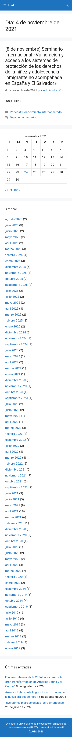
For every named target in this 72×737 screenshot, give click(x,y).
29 (8, 179)
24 (26, 172)
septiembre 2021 (16, 487)
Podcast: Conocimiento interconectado (36, 112)
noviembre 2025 (16, 273)
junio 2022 (12, 445)
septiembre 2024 (16, 344)
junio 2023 (12, 410)
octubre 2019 (14, 600)
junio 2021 (12, 499)
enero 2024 (12, 374)
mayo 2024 (12, 356)
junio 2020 (12, 553)
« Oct (8, 190)
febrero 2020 (14, 577)
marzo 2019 (13, 636)
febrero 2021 (14, 523)
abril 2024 (12, 362)
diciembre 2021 (15, 469)
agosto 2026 (13, 219)
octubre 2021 (14, 481)
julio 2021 (12, 493)
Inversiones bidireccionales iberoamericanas (34, 702)
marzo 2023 (13, 428)
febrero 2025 (14, 320)
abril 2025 (12, 308)
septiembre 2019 (16, 606)
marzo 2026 (13, 249)
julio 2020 (12, 547)
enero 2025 (12, 326)
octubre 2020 (14, 541)
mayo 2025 (12, 302)
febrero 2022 (14, 463)
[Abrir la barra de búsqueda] (67, 5)
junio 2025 (12, 296)
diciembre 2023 (15, 380)
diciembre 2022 (15, 439)
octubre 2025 (14, 278)
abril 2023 (12, 422)
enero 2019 (12, 648)
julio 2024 (12, 350)
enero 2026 (12, 261)
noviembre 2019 (16, 594)
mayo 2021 (12, 505)
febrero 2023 (14, 433)
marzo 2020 (13, 571)
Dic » (17, 190)
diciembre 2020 (15, 529)
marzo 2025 (13, 314)
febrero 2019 (14, 642)
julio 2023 (12, 404)
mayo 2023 (12, 416)
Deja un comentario (23, 117)
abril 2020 (12, 565)
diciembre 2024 (15, 332)
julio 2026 (12, 225)
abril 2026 (12, 243)
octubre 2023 (14, 392)
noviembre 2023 (16, 386)
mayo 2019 (12, 624)
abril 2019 (12, 630)
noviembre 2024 (16, 338)
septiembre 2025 (16, 284)
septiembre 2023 (16, 398)
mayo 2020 (12, 559)
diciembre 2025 (15, 267)
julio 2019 (12, 612)
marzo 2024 (13, 368)
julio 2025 (12, 290)
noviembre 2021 (16, 475)
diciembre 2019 (15, 588)
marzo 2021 (13, 517)
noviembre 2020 (16, 535)
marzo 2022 (13, 457)
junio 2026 (12, 231)
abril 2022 (12, 451)
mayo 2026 (12, 237)
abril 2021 (12, 511)
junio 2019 (12, 618)
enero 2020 (12, 582)
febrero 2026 (14, 255)
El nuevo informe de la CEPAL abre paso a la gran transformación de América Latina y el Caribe (33, 681)
